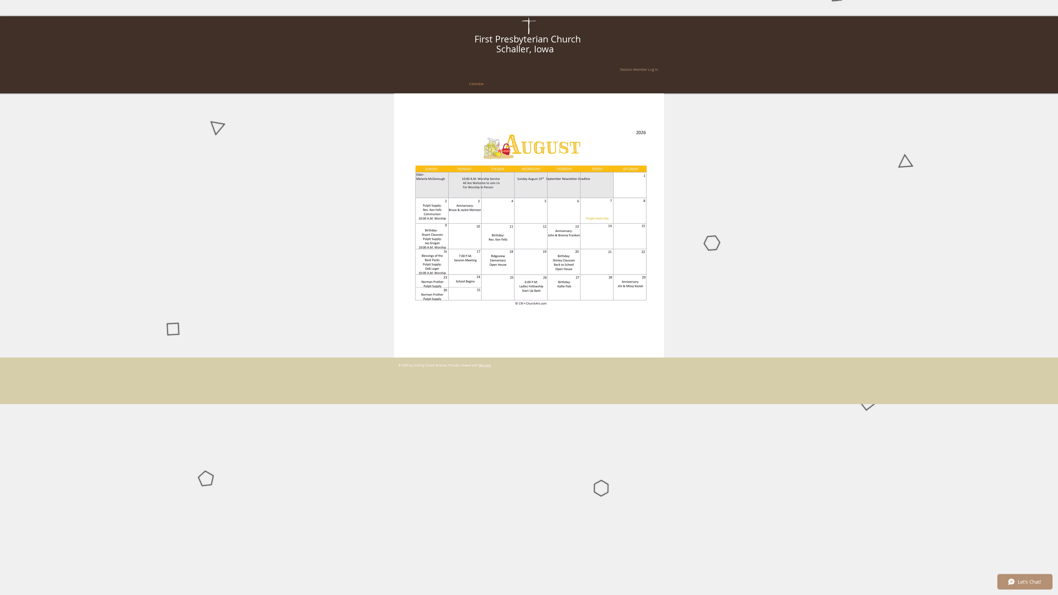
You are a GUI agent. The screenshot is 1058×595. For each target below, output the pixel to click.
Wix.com (485, 365)
